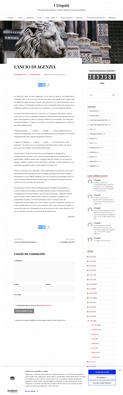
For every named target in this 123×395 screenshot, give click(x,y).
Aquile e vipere (50, 18)
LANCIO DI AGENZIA (35, 66)
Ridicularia (112, 18)
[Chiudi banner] (120, 370)
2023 (91, 270)
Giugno (93, 343)
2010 (91, 366)
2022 (91, 275)
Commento (18, 260)
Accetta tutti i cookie (102, 372)
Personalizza (101, 377)
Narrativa (79, 18)
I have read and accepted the (34, 305)
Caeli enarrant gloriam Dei (96, 18)
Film (91, 129)
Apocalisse (93, 111)
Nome (17, 284)
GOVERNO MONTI (67, 242)
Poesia (39, 18)
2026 (91, 256)
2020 (91, 284)
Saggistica (30, 18)
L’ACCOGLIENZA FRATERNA (25, 242)
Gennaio (94, 357)
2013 (91, 316)
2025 (91, 261)
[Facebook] (40, 84)
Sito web (17, 294)
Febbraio (94, 352)
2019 (91, 289)
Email (48, 284)
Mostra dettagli (30, 391)
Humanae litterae (67, 18)
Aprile (93, 348)
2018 (91, 293)
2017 (91, 298)
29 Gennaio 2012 (20, 74)
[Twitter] (44, 84)
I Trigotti (61, 5)
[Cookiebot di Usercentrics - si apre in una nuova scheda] (12, 391)
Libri (91, 143)
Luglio (93, 339)
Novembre (95, 329)
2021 (91, 279)
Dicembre (94, 325)
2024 (91, 266)
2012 (91, 321)
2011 (91, 362)
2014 (91, 311)
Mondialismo (94, 147)
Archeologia (94, 115)
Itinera (20, 18)
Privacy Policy (46, 305)
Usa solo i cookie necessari (102, 383)
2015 (91, 307)
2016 (91, 302)
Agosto (93, 334)
